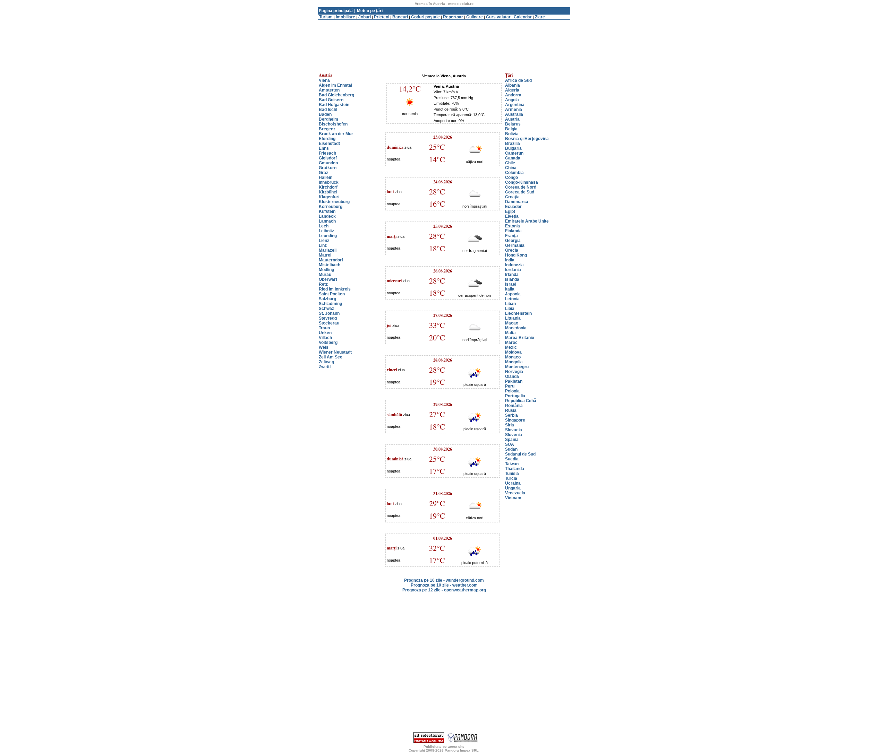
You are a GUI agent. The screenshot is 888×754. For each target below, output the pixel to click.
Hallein (325, 177)
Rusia (510, 410)
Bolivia (512, 133)
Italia (509, 289)
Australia (514, 114)
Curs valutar (498, 17)
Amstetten (329, 90)
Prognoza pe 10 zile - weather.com (444, 585)
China (510, 167)
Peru (509, 386)
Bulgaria (513, 148)
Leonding (328, 235)
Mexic (511, 347)
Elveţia (512, 216)
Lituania (513, 318)
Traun (324, 328)
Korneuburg (330, 206)
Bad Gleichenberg (336, 95)
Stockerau (329, 323)
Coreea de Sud (519, 192)
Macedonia (516, 328)
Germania (514, 245)
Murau (325, 274)
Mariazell (327, 250)
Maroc (511, 342)
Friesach (327, 153)
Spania (512, 439)
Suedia (512, 459)
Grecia (511, 250)
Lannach (327, 221)
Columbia (514, 172)
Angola (512, 99)
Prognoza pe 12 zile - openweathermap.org (444, 590)
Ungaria (513, 488)
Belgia (511, 129)
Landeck (327, 216)
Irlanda (512, 274)
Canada (512, 158)
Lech (323, 226)
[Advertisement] (444, 22)
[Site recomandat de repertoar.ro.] (428, 741)
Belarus (513, 124)
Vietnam (513, 497)
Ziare (540, 17)
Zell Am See (330, 357)
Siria (509, 425)
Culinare (474, 17)
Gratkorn (327, 167)
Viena (324, 80)
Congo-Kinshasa (521, 182)
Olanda (512, 376)
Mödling (326, 269)
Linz (323, 245)
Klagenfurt (329, 196)
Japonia (513, 294)
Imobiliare (345, 17)
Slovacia (513, 429)
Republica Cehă (520, 400)
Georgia (513, 240)
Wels (323, 347)
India (509, 260)
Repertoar (453, 17)
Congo (511, 177)
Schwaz (326, 308)
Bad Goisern (331, 99)
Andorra (513, 95)
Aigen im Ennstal (335, 85)
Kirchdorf (328, 187)
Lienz (324, 240)
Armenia (513, 109)
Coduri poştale (425, 17)
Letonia (512, 298)
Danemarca (516, 201)
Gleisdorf (328, 158)
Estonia (512, 226)
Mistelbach (329, 264)
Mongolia (514, 361)
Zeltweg (326, 361)
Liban (510, 303)
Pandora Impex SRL (461, 750)
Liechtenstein (518, 313)
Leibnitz (326, 230)
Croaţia (512, 196)
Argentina (514, 104)
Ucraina (513, 483)
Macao (511, 323)
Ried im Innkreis (335, 289)
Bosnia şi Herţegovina (527, 138)
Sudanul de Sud (520, 454)
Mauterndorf (331, 260)
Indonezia (514, 264)
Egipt (510, 211)
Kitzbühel (328, 192)
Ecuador (513, 206)
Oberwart (328, 279)
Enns (324, 148)
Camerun (514, 153)
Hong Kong (516, 255)
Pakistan (513, 381)
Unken (325, 332)
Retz (323, 284)
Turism (326, 17)
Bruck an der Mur (336, 133)
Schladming (330, 303)
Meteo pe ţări (370, 10)
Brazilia (512, 143)
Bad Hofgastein (334, 104)
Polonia (512, 391)
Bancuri (400, 17)
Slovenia (513, 434)
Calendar (523, 17)
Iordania (513, 269)
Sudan (511, 449)
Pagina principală (336, 10)
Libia (509, 308)
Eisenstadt (329, 143)
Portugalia (515, 395)
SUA (509, 444)
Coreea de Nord (520, 187)
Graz (323, 172)
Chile (510, 163)
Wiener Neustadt (335, 352)
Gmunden (328, 163)
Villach (325, 337)
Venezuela (515, 493)
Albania (512, 85)
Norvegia (514, 371)
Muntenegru (517, 366)
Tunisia (512, 473)
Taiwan (512, 463)
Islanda (512, 279)
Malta (510, 332)
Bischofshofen (333, 124)
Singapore (515, 420)
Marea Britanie (519, 337)
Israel (510, 284)
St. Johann (329, 313)
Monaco (513, 357)
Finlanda (513, 230)
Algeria (512, 90)
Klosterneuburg (334, 201)
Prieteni (381, 17)
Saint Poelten (332, 294)
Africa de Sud (518, 80)
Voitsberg (328, 342)
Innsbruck (329, 182)
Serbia (511, 415)
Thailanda (514, 468)
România (514, 405)
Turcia (511, 478)
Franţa (511, 235)
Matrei (325, 255)
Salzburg (327, 298)
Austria (512, 119)
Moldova (513, 352)
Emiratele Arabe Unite (527, 221)
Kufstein (327, 211)
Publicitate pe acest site (444, 746)
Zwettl (325, 366)
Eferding (327, 138)
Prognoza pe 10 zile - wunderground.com (444, 580)
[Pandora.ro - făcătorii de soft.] (462, 741)
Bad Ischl (328, 109)
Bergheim (328, 119)
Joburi (364, 17)
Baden (325, 114)
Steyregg (328, 318)
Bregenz (327, 129)
